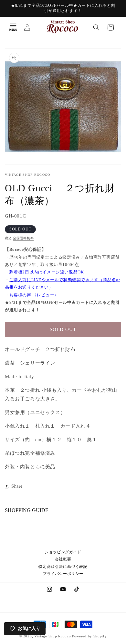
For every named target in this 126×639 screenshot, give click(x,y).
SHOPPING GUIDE (26, 510)
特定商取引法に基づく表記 (62, 566)
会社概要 (63, 559)
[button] (13, 27)
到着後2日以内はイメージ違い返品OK (46, 272)
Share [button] (17, 486)
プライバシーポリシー (63, 573)
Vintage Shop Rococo (52, 636)
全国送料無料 (23, 238)
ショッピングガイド (63, 552)
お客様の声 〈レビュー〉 (34, 295)
